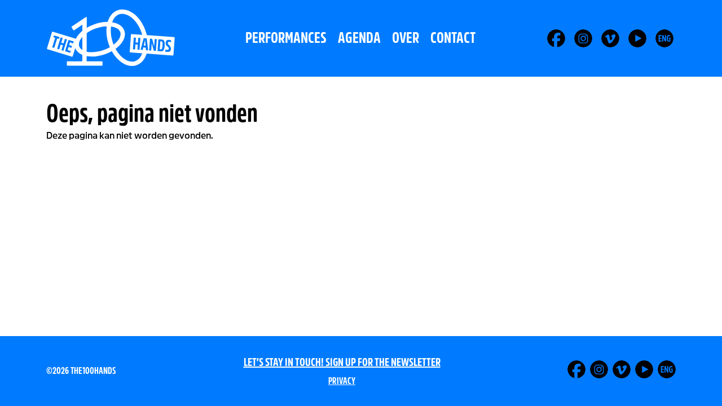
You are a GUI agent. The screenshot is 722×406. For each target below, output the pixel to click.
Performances (286, 38)
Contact (453, 38)
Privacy (341, 381)
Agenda (359, 38)
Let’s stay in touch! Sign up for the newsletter (342, 362)
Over (405, 38)
